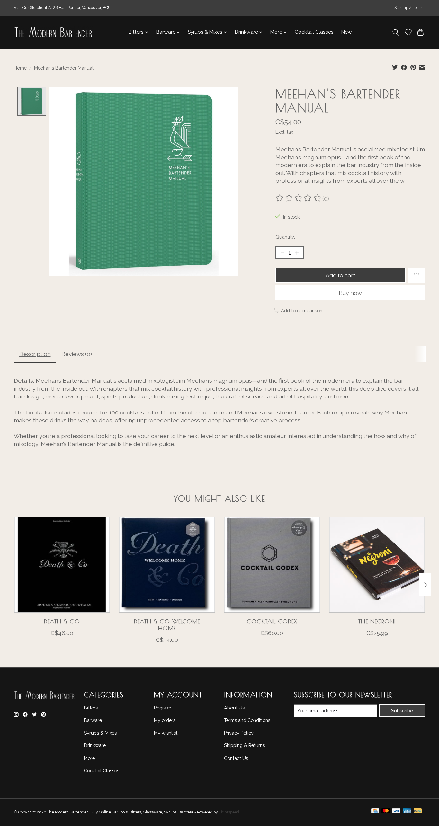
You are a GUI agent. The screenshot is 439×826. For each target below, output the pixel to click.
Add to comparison (301, 310)
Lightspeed (229, 812)
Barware (93, 720)
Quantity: (285, 236)
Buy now (350, 293)
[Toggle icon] (395, 32)
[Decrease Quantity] (282, 252)
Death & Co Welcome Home (167, 624)
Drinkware (95, 745)
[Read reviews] (298, 199)
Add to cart (340, 275)
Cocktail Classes (314, 32)
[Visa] (396, 812)
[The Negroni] (377, 564)
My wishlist (165, 732)
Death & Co (62, 621)
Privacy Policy (239, 732)
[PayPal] (418, 812)
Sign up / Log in (408, 7)
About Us (234, 707)
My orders (164, 720)
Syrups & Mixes (100, 732)
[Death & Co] (62, 564)
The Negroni (377, 621)
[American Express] (407, 812)
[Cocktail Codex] (272, 564)
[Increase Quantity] (296, 252)
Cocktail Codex (272, 621)
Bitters (91, 707)
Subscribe (402, 710)
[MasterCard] (385, 812)
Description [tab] (35, 354)
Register (162, 707)
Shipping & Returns (244, 745)
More (89, 758)
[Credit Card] (375, 812)
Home (20, 68)
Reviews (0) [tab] (76, 354)
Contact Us (236, 758)
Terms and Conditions (247, 720)
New (346, 32)
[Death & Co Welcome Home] (167, 564)
